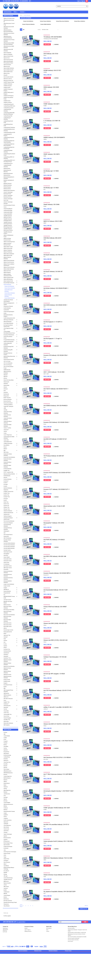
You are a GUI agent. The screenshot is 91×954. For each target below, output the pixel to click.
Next (86, 905)
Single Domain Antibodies (9, 341)
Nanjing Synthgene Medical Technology (9, 868)
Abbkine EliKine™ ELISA (8, 246)
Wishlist (26, 928)
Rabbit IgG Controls (7, 674)
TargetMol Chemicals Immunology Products (8, 223)
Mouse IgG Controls (7, 624)
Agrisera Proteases (7, 64)
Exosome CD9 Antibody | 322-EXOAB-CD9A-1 (56, 355)
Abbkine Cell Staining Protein (9, 241)
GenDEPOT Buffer (7, 87)
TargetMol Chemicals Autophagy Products (8, 219)
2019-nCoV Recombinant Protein (8, 367)
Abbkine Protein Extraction (9, 262)
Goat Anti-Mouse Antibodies (9, 546)
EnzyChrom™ (6, 481)
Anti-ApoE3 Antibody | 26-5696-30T (53, 271)
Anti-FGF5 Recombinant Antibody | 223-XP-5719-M (57, 690)
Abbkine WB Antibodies (8, 279)
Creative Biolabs (7, 735)
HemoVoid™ (6, 555)
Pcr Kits (5, 644)
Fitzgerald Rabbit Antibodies (9, 339)
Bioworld (5, 765)
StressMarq (6, 746)
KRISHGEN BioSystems (8, 772)
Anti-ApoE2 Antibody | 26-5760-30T (53, 255)
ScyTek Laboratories (8, 820)
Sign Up (83, 1)
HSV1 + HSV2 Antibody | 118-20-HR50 (54, 372)
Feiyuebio (5, 743)
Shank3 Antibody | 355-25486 (51, 204)
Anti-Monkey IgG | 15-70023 (51, 188)
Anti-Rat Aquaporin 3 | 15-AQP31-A (53, 322)
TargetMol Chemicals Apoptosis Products (8, 216)
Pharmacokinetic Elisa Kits (9, 359)
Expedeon (5, 839)
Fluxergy (5, 874)
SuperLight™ (6, 707)
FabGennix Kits (6, 514)
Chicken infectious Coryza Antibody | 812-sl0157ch (57, 875)
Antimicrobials (6, 385)
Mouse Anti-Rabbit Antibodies (7, 620)
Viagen (5, 857)
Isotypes (5, 587)
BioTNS (5, 890)
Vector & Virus (6, 716)
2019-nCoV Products (8, 364)
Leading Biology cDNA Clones (9, 106)
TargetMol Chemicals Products (8, 232)
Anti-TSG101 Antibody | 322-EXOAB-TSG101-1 (56, 389)
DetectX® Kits (6, 445)
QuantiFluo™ (6, 654)
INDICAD (5, 893)
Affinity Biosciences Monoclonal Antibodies (8, 30)
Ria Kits (5, 686)
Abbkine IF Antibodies (8, 250)
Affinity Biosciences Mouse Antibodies (9, 34)
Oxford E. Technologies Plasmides (8, 202)
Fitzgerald (5, 741)
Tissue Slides (6, 711)
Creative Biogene (7, 895)
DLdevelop (6, 758)
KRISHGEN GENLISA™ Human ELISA (9, 597)
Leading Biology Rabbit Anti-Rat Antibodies (9, 148)
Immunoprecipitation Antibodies (8, 581)
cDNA (5, 408)
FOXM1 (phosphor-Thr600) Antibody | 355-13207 (57, 808)
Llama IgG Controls (7, 599)
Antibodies (6, 383)
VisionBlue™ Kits (7, 719)
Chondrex (5, 832)
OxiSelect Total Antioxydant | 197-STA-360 (55, 657)
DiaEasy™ (5, 448)
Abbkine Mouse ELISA (8, 255)
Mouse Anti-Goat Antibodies (9, 614)
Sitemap (14, 952)
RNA (4, 688)
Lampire (5, 813)
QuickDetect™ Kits (7, 658)
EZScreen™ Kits (7, 509)
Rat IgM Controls (7, 681)
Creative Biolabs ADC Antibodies (8, 344)
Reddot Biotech (7, 783)
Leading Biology (7, 757)
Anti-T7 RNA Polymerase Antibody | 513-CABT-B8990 (58, 774)
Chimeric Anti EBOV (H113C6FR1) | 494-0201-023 (57, 724)
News (15, 12)
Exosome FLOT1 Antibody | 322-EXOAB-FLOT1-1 (57, 489)
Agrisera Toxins (7, 73)
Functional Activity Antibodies (7, 525)
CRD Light (5, 876)
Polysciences (6, 904)
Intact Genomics (7, 862)
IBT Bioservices (7, 841)
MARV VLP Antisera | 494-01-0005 (53, 221)
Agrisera (5, 799)
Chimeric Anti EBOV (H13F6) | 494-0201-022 (55, 640)
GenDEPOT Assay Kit (8, 85)
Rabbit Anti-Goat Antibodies (9, 666)
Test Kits (5, 709)
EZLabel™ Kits (6, 505)
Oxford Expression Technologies (10, 851)
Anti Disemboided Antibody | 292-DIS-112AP (55, 590)
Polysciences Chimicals (8, 306)
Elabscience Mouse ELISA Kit (9, 474)
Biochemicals (6, 394)
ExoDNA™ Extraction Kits (8, 491)
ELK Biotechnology (7, 755)
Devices (5, 447)
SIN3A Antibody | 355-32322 (51, 87)
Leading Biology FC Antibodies (7, 118)
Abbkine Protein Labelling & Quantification (9, 264)
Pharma (5, 647)
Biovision (5, 774)
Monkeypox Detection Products (8, 353)
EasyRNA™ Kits (6, 470)
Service (5, 207)
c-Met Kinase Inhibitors (8, 404)
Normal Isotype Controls (8, 630)
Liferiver (5, 884)
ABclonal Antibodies (8, 321)
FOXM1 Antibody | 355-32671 (52, 104)
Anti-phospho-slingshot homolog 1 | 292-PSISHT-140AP (58, 791)
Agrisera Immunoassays (8, 59)
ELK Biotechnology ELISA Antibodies (8, 347)
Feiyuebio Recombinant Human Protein (8, 518)
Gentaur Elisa (6, 536)
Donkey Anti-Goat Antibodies (9, 457)
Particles (5, 640)
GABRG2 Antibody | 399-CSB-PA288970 (54, 137)
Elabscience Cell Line (8, 78)
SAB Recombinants (7, 695)
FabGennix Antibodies (8, 510)
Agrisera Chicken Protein (8, 56)
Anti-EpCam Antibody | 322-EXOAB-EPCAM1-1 (56, 288)
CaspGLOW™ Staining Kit (8, 406)
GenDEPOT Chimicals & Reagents (8, 90)
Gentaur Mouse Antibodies (10, 293)
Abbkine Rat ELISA (7, 270)
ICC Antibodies (6, 564)
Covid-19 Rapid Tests (8, 435)
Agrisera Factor (7, 57)
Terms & (22, 950)
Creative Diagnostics (8, 776)
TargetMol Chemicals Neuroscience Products (8, 229)
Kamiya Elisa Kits (7, 593)
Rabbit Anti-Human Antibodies (7, 668)
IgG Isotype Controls (8, 566)
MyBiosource (6, 881)
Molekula (5, 792)
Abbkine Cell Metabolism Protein (8, 236)
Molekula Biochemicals (8, 173)
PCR (4, 642)
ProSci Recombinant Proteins (9, 205)
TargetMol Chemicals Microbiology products (8, 226)
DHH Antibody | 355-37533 (51, 53)
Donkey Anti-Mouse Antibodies (7, 463)
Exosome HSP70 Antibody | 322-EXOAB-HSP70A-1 (57, 472)
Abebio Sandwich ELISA (8, 281)
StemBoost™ (6, 703)
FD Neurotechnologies (8, 846)
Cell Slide (5, 410)
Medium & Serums (7, 604)
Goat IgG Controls (7, 550)
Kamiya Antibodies (7, 591)
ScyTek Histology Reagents (9, 311)
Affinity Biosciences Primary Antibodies (9, 40)
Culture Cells (6, 440)
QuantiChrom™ (6, 652)
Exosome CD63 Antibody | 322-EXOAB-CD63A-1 (56, 422)
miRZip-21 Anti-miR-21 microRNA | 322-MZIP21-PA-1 (58, 707)
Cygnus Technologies (8, 834)
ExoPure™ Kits (6, 495)
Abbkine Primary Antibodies (9, 260)
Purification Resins (7, 651)
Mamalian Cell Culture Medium (8, 602)
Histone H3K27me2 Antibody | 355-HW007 (55, 606)
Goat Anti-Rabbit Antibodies (9, 548)
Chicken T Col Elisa (7, 427)
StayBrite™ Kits (6, 702)
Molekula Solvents (7, 188)
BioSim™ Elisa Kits (7, 397)
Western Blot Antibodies (8, 723)
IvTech (5, 855)
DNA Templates (7, 725)
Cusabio (5, 737)
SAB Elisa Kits (6, 693)
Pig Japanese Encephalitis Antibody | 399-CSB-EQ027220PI (59, 891)
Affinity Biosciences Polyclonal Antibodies (8, 37)
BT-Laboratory (6, 751)
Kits (4, 594)
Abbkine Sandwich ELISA (8, 277)
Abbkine (5, 781)
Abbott (5, 864)
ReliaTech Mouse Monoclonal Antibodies (9, 357)
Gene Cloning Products (8, 534)
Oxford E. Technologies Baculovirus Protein (8, 193)
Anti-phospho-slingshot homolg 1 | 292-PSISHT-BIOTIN (58, 741)
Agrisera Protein (7, 66)
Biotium (5, 744)
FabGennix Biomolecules (8, 512)
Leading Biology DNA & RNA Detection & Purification (9, 113)
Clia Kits (5, 431)
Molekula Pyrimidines (8, 185)
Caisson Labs (6, 829)
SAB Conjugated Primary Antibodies (8, 691)
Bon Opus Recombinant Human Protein (8, 325)
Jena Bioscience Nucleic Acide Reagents (8, 300)
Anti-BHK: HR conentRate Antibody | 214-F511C (56, 824)
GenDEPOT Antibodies (8, 84)
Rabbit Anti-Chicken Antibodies (7, 660)
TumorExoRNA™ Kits (8, 714)
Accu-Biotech (6, 870)
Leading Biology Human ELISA (8, 125)
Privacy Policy (68, 950)
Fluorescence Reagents (8, 522)
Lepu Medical (6, 865)
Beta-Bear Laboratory (8, 900)
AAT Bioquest (6, 753)
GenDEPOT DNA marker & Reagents (8, 93)
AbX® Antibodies (7, 369)
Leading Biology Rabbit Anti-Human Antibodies (9, 141)
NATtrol (5, 628)
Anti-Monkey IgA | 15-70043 (51, 171)
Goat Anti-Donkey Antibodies (9, 543)
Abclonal (5, 767)
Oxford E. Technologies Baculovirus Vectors (8, 196)
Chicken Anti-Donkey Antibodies (8, 412)
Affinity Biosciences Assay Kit (9, 21)
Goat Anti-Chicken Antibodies (7, 540)
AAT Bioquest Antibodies (8, 319)
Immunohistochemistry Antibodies (8, 578)
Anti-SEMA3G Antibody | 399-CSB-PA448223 (55, 405)
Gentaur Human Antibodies (10, 288)
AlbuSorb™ (6, 374)
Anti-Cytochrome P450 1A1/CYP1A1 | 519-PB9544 (57, 757)
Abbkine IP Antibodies (8, 252)
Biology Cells (6, 395)
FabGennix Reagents (8, 516)
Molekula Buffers (7, 175)
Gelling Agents (6, 531)
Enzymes (5, 486)
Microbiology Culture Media (9, 609)
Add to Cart (47, 44)
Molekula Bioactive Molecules (7, 171)
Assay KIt (5, 75)
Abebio (5, 785)
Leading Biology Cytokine (8, 107)
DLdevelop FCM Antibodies (9, 334)
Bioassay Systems (7, 837)
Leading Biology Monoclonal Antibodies (9, 130)
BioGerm (5, 897)
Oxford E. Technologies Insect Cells (8, 199)
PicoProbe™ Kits (7, 649)
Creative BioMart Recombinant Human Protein (9, 332)
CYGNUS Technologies (8, 443)
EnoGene (5, 732)
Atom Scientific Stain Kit (8, 77)
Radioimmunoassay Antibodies (7, 677)
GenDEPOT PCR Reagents (9, 95)
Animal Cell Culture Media (9, 380)
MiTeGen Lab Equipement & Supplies (9, 303)
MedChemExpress (7, 778)
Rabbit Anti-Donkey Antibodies (7, 663)
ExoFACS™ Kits (7, 493)
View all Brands (7, 906)
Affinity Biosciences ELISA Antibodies (9, 27)
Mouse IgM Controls (8, 626)
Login (78, 1)
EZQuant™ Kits (6, 507)
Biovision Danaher (71, 928)
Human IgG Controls (7, 560)
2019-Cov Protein (7, 361)
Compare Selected (83, 908)
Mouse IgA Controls (7, 623)
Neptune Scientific (7, 883)
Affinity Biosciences (7, 771)
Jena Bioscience (7, 793)
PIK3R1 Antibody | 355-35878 (51, 154)
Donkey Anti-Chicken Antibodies (8, 454)
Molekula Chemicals (7, 183)
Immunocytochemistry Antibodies (8, 572)
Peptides (5, 645)
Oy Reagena (6, 860)
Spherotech (6, 822)
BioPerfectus (6, 898)
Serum (5, 700)
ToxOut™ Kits (6, 712)
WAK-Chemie (6, 886)
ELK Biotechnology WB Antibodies (8, 350)
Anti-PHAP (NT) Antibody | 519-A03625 (54, 539)
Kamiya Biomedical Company (9, 811)
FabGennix (6, 786)
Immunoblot (6, 569)
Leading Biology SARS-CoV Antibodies (9, 157)
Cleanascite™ (6, 429)
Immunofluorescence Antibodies (8, 575)
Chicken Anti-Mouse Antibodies (8, 422)
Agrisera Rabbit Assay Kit (8, 70)
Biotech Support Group (8, 843)
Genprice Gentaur (7, 853)
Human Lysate (6, 562)
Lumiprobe (6, 818)
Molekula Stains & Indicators (9, 190)
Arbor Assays (6, 827)
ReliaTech (5, 809)
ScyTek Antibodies (7, 308)
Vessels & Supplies (7, 718)
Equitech (5, 836)
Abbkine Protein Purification (9, 267)
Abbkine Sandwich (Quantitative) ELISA (8, 275)
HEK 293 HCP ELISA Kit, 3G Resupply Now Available (77, 936)
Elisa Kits (5, 477)
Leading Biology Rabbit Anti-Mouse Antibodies (9, 144)
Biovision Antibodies (8, 399)
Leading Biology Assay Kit (9, 104)
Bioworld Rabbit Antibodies (9, 282)
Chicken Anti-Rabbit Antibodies (7, 425)
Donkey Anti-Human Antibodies (7, 459)
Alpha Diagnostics (7, 790)
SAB (4, 734)
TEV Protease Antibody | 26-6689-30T (54, 456)
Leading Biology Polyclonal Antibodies (9, 138)
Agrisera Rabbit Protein (8, 71)
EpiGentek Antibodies (8, 488)
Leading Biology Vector (8, 163)
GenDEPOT (6, 815)
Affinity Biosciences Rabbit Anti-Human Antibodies (9, 43)
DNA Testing (6, 452)
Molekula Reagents (7, 187)
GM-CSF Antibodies (7, 538)
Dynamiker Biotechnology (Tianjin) (10, 902)
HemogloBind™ (6, 553)
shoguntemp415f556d (8, 210)
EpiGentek (6, 750)
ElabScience (6, 760)
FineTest (5, 748)
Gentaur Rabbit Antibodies (10, 298)
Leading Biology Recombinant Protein (9, 154)
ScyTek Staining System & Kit (9, 318)
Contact (22, 12)
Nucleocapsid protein (8, 631)
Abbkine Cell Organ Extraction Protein (7, 239)
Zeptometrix (6, 830)
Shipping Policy (38, 950)
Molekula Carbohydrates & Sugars (9, 181)
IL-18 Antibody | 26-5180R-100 (52, 120)
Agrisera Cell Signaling (8, 54)
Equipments (6, 489)
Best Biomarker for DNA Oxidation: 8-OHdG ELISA (77, 932)
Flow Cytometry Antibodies (9, 521)
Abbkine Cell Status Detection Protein (7, 244)
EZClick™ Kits (6, 503)
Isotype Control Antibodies (9, 584)
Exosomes (6, 498)
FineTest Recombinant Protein (8, 337)
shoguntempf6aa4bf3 (8, 214)
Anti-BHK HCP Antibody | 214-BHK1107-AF (55, 439)
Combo (5, 433)
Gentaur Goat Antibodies (9, 286)
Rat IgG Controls (7, 679)
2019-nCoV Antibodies (8, 363)
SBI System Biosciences (8, 804)
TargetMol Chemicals (8, 879)
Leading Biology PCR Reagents (8, 135)
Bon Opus (5, 800)
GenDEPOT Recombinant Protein (8, 98)
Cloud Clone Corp (7, 762)
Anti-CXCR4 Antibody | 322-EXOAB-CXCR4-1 (55, 305)
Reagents (5, 683)
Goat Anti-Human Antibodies (9, 544)
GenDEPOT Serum (7, 100)
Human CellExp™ (7, 557)
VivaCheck (6, 888)
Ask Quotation (7, 12)
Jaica (5, 850)
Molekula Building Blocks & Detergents (9, 177)
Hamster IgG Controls (8, 551)
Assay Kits (6, 392)
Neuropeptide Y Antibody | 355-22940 (54, 523)
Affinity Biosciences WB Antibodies (8, 50)
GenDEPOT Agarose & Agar (9, 82)
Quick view (31, 45)
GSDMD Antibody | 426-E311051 (52, 70)
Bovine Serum (70, 941)
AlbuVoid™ (6, 376)
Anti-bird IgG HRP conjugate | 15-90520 (54, 673)
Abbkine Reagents (7, 272)
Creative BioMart (7, 802)
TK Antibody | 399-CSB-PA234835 (53, 37)
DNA (4, 450)
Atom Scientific (7, 844)
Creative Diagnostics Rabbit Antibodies (9, 437)
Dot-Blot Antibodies (7, 468)
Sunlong (5, 788)
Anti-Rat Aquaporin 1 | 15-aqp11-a (53, 338)
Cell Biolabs (6, 823)
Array (5, 390)
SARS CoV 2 (6, 696)
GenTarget (6, 797)
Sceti (5, 795)
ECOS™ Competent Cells (8, 472)
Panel (5, 638)
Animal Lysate (6, 381)
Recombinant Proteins (8, 684)
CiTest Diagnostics (7, 825)
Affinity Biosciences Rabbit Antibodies (9, 47)
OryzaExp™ (6, 637)
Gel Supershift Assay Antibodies (8, 528)
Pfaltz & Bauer (6, 769)
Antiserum (6, 388)
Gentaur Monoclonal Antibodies (8, 290)
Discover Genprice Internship (73, 939)
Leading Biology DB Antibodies (7, 110)
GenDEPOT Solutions (8, 102)
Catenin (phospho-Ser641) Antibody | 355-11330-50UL (58, 841)
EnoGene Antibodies (8, 479)
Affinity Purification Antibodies (7, 372)
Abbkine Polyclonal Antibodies (7, 258)
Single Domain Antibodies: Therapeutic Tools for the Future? (77, 930)
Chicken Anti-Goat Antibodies (7, 415)
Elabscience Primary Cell (8, 80)
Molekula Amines (7, 168)
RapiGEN (5, 872)
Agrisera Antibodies (7, 52)
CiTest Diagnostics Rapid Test (8, 329)
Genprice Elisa (6, 858)
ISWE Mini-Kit (6, 589)
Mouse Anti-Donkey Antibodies (7, 612)
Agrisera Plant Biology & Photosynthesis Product (8, 62)
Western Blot (6, 721)
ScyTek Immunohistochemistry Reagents (8, 315)
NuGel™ (5, 633)
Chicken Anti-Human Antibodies (8, 419)
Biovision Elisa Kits (7, 401)
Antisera (5, 387)
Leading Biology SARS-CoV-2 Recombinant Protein (9, 161)
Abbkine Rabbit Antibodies (9, 269)
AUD (30, 1)
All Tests (5, 378)
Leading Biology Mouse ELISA (9, 132)
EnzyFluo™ (6, 482)
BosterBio (6, 764)
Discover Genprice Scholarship (73, 938)
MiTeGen (5, 806)
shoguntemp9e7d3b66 (8, 212)
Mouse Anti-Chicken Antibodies (8, 607)
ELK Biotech (6, 848)
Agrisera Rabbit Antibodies (9, 68)
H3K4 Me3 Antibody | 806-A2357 (52, 238)
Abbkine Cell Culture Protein (9, 18)
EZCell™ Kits (6, 502)
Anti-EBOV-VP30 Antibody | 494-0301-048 (55, 556)
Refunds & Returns (53, 950)
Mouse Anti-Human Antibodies (7, 617)
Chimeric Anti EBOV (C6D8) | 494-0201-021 (55, 623)
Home (21, 15)
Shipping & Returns (28, 931)
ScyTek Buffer (6, 309)
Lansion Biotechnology (8, 877)
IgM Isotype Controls (8, 567)
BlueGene (5, 779)
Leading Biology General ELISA (8, 121)
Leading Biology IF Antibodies (9, 127)
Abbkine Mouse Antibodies (9, 253)
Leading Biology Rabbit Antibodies (8, 151)
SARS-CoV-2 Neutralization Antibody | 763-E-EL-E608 (58, 858)
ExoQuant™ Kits (7, 496)
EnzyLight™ (6, 484)
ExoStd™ (5, 500)
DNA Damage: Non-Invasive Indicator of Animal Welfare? (76, 935)
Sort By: (39, 29)
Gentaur (5, 816)
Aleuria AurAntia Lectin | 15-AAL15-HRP (54, 506)
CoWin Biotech (6, 891)
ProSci (5, 739)
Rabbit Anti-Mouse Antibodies (7, 672)
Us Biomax (6, 807)
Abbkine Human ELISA (8, 248)
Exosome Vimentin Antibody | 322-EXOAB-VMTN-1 (57, 573)
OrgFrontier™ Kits (7, 635)
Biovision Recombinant (8, 403)
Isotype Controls (7, 586)
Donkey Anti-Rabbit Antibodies (7, 466)
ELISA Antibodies (7, 475)
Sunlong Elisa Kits (7, 705)
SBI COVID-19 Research (8, 698)
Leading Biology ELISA (8, 116)
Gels (4, 532)
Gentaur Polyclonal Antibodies (8, 295)
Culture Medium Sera (8, 441)
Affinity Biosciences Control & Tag (9, 24)
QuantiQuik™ (6, 656)
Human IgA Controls (7, 558)
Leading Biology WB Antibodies (7, 166)
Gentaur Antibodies (7, 284)
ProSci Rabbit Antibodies (8, 323)
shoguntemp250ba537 (8, 208)
